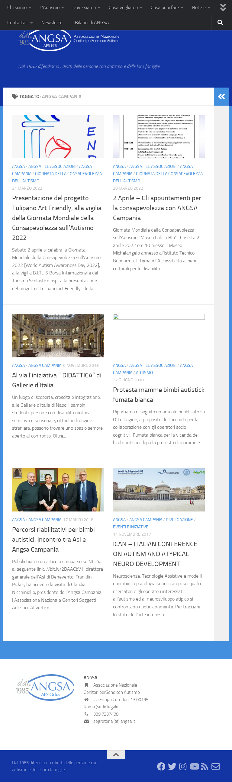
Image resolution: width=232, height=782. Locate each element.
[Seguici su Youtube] (194, 766)
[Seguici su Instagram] (183, 766)
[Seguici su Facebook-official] (161, 766)
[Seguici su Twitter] (172, 766)
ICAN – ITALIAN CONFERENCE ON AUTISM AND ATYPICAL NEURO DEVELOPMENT (155, 554)
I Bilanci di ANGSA (90, 22)
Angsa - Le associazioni (52, 166)
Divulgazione (179, 519)
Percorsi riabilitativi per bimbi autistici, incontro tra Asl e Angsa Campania (53, 539)
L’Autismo (50, 7)
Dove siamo (84, 7)
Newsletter (52, 22)
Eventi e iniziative (130, 527)
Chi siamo (17, 7)
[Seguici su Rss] (205, 766)
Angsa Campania (44, 365)
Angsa (18, 166)
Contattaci (17, 22)
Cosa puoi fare (165, 7)
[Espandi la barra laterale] (221, 97)
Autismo (144, 372)
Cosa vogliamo (123, 7)
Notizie (199, 7)
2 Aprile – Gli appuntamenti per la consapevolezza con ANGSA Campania (157, 208)
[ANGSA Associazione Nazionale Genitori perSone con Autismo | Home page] (65, 39)
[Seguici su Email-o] (215, 766)
